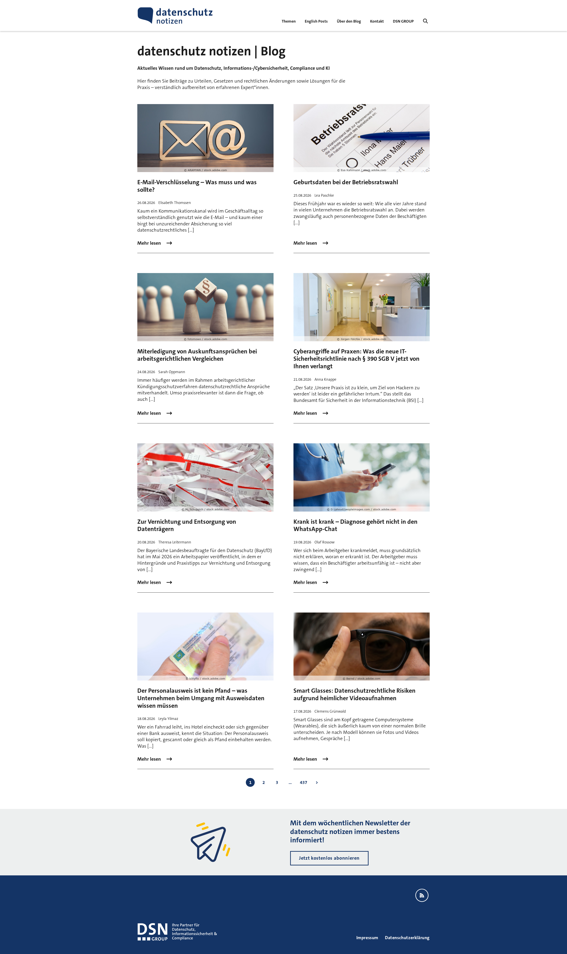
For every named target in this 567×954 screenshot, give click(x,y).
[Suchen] (425, 21)
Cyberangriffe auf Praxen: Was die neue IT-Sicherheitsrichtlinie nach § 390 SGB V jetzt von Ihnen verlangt (356, 358)
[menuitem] (403, 21)
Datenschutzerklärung (407, 937)
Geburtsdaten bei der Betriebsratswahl (345, 182)
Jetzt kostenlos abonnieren (329, 858)
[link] (316, 21)
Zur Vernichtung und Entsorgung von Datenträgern (186, 525)
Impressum (367, 937)
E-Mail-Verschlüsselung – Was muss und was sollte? (197, 186)
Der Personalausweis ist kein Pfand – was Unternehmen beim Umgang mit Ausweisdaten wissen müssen (200, 698)
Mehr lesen (149, 243)
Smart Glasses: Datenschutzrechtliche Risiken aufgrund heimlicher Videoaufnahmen (354, 694)
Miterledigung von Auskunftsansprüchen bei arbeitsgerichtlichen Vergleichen (197, 355)
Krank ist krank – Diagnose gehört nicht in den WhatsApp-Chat (355, 525)
